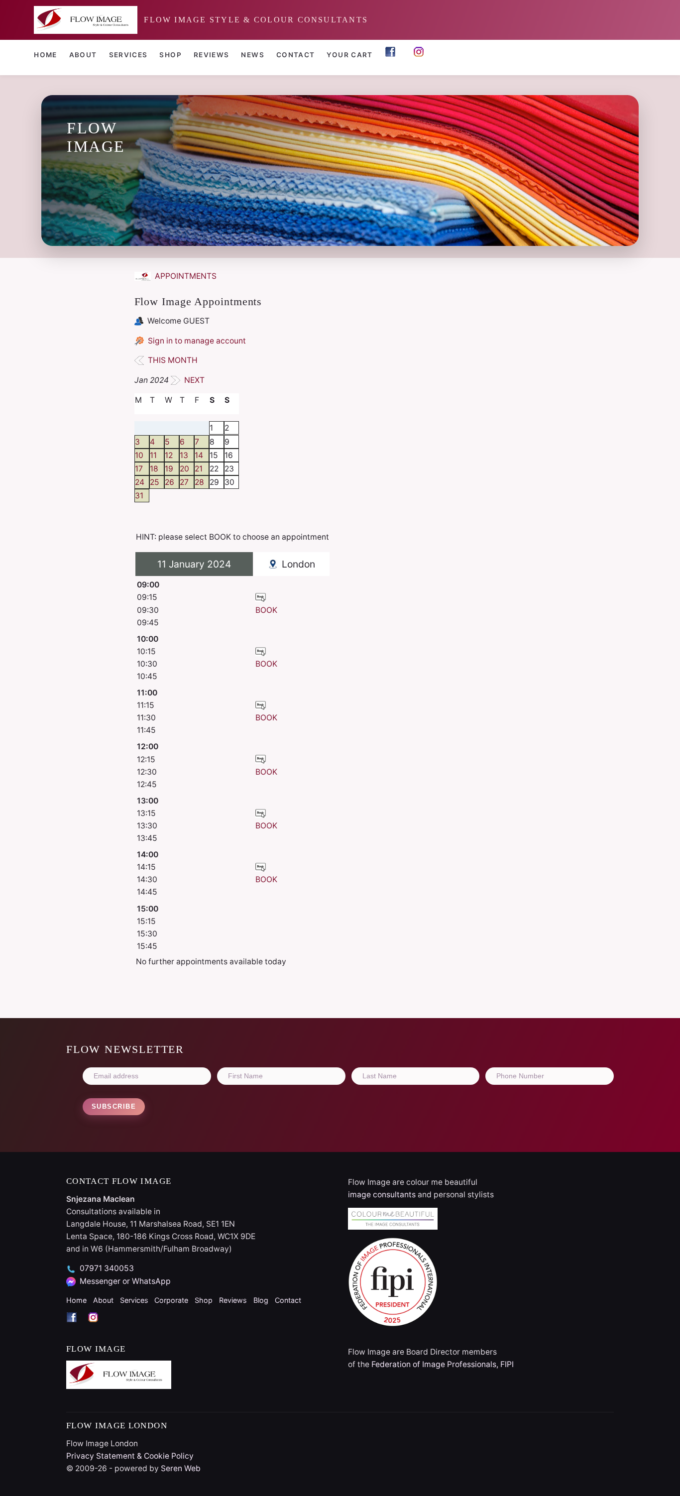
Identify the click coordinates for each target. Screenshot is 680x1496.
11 (153, 455)
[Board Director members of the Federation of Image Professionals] (481, 1282)
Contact (295, 55)
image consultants (382, 1194)
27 (184, 482)
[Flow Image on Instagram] (421, 56)
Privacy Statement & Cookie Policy (130, 1456)
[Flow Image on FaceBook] (393, 56)
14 (199, 455)
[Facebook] (77, 1326)
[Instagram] (97, 1326)
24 (139, 482)
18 (154, 468)
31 (139, 495)
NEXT (193, 380)
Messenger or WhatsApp (125, 1281)
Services (128, 55)
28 (199, 482)
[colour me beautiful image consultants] (481, 1219)
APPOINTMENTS (185, 276)
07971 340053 (107, 1268)
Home (45, 55)
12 (169, 455)
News (252, 55)
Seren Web (181, 1468)
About (83, 55)
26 (169, 482)
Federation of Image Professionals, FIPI (442, 1364)
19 (169, 468)
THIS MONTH (172, 360)
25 (154, 482)
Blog (260, 1300)
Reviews (211, 55)
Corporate (171, 1300)
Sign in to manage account (197, 340)
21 (199, 468)
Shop (170, 55)
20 (184, 468)
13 (184, 455)
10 (139, 455)
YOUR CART (349, 55)
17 (139, 468)
